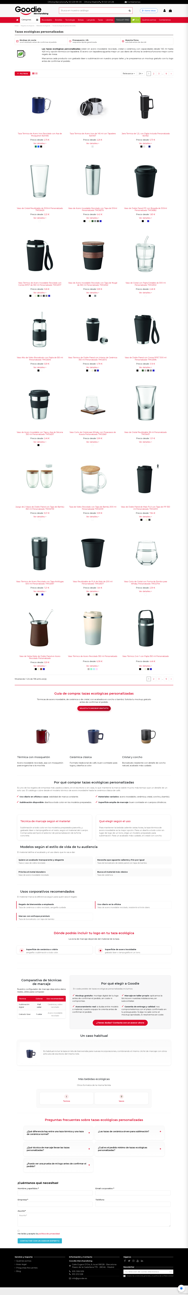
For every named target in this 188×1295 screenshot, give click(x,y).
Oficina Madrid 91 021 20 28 (99, 2)
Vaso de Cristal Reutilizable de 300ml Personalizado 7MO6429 (40, 209)
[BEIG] (90, 221)
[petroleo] (98, 221)
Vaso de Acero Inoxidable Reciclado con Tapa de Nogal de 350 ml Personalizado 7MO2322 (92, 284)
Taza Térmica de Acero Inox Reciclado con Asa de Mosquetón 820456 (40, 135)
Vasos (121, 1101)
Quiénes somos (23, 1261)
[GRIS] (41, 296)
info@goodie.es (79, 1278)
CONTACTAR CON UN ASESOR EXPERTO (39, 1241)
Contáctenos (133, 2)
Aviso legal (21, 1264)
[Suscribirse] (170, 1272)
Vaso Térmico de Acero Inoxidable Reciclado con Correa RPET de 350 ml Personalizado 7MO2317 (39, 284)
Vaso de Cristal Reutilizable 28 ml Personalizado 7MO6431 (145, 433)
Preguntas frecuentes (26, 1268)
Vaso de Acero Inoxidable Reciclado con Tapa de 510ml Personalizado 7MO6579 (92, 209)
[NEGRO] (41, 146)
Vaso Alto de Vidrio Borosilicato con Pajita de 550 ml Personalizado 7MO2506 (40, 359)
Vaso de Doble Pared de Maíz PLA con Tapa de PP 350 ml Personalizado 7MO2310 (145, 508)
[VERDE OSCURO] (92, 221)
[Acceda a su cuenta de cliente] (165, 10)
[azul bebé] (94, 669)
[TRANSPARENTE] (40, 221)
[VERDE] (36, 146)
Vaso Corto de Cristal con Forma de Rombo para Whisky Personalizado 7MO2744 (145, 583)
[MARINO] (149, 146)
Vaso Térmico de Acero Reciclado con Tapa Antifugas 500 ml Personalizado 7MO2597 (40, 583)
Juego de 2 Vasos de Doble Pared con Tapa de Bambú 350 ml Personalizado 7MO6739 (39, 508)
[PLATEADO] (92, 146)
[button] (30, 20)
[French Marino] (101, 221)
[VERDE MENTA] (91, 669)
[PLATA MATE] (95, 221)
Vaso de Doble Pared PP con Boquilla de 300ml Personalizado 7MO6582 (145, 209)
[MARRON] (41, 669)
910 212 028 (77, 1274)
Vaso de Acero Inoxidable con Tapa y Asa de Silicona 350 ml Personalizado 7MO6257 (40, 433)
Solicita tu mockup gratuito (94, 708)
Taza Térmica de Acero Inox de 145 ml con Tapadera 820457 (93, 135)
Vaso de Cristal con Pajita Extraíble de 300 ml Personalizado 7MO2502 (146, 284)
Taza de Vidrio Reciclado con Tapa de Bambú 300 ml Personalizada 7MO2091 (92, 508)
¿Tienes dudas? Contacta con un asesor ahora (120, 1022)
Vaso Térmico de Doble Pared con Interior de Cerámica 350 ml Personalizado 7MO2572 (92, 359)
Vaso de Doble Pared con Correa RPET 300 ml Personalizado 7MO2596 (145, 359)
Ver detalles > (39, 143)
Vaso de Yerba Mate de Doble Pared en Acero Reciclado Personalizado (39, 657)
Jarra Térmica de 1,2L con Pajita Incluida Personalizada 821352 (146, 135)
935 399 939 (78, 1271)
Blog (18, 1271)
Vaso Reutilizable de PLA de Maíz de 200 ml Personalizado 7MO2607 (92, 583)
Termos (66, 1101)
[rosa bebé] (97, 669)
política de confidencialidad (163, 1276)
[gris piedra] (46, 296)
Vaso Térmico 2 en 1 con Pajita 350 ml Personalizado (145, 656)
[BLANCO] (44, 146)
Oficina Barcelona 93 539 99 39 (64, 2)
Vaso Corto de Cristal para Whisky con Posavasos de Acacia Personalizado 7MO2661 (93, 433)
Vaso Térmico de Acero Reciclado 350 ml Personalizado (92, 656)
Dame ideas (150, 11)
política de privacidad (49, 1233)
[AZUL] (38, 146)
